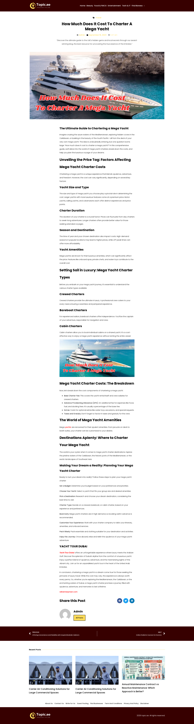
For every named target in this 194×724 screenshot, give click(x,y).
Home (82, 5)
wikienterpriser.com (68, 592)
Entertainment (114, 5)
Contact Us (59, 703)
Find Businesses (96, 703)
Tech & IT (126, 5)
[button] (138, 5)
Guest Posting (82, 703)
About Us (49, 703)
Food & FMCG (100, 5)
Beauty (90, 5)
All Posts (79, 618)
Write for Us (70, 703)
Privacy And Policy (131, 703)
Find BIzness (137, 5)
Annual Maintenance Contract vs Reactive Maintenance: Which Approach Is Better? (140, 688)
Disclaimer (144, 703)
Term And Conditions (113, 703)
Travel (98, 17)
